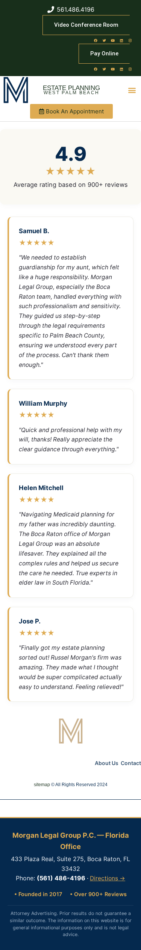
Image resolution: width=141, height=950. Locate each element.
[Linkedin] (121, 40)
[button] (132, 90)
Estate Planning (71, 88)
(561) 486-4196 (61, 878)
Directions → (107, 878)
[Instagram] (130, 40)
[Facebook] (95, 40)
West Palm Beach (72, 92)
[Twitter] (104, 40)
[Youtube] (112, 40)
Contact (131, 763)
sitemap (42, 784)
